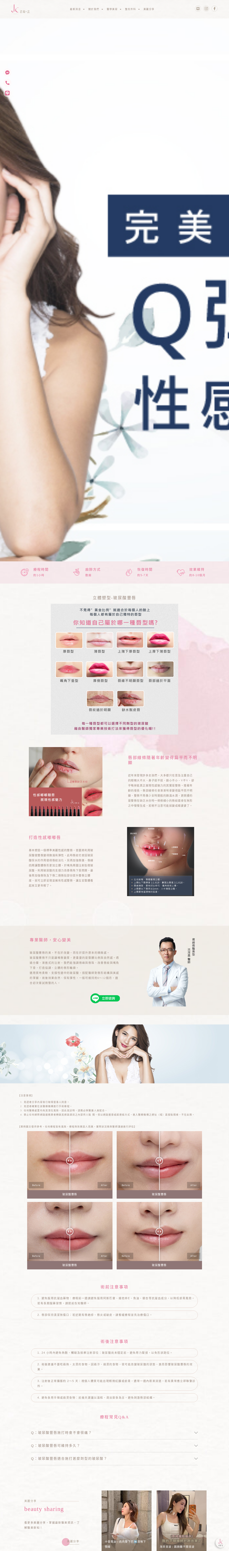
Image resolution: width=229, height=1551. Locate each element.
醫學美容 (112, 9)
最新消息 (75, 9)
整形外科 (130, 9)
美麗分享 (149, 9)
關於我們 (93, 9)
